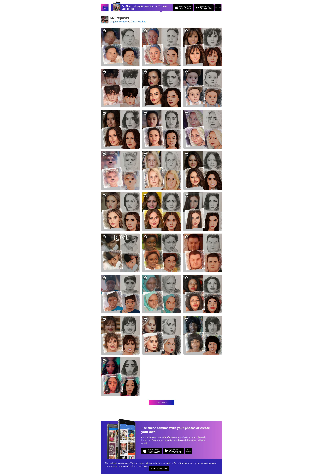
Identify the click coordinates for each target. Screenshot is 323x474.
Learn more (143, 466)
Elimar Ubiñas (138, 21)
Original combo (118, 21)
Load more (161, 402)
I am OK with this (159, 468)
